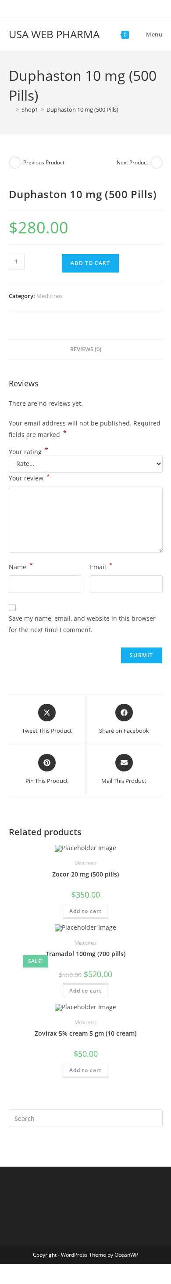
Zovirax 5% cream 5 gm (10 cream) (85, 1033)
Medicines (49, 296)
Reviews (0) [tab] (85, 349)
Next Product (132, 162)
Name (21, 566)
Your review (29, 477)
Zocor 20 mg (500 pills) (85, 874)
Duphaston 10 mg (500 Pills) (82, 109)
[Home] (11, 109)
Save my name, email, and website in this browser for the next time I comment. (82, 623)
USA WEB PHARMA (54, 34)
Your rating (28, 452)
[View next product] (156, 162)
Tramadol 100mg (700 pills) (85, 953)
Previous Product (43, 162)
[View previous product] (15, 162)
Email (101, 566)
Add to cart (90, 263)
